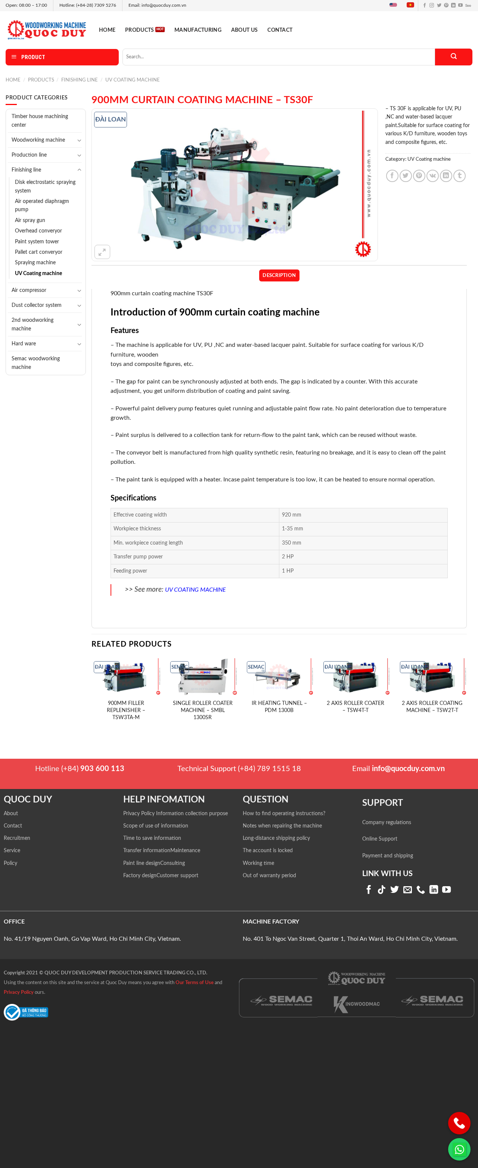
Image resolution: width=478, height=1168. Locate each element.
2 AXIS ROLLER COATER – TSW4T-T (355, 706)
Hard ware (24, 343)
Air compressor (29, 290)
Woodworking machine (38, 140)
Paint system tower (37, 241)
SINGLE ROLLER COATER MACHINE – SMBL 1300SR (203, 710)
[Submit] (453, 57)
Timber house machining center (40, 121)
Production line (29, 155)
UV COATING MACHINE (195, 590)
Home (107, 30)
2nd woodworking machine (32, 324)
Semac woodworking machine (36, 363)
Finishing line (79, 80)
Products (139, 30)
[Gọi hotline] (459, 1123)
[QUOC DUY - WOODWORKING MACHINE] (47, 29)
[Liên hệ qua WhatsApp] (459, 1149)
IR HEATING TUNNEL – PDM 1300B (279, 706)
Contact (279, 30)
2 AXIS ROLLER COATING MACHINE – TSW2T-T (432, 706)
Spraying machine (35, 262)
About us (244, 30)
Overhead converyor (38, 231)
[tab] (279, 275)
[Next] (466, 694)
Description (279, 275)
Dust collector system (37, 305)
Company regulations (386, 822)
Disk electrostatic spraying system (45, 186)
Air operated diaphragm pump (42, 205)
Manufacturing (197, 30)
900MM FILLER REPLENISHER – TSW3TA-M (126, 710)
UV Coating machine (132, 80)
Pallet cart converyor (38, 252)
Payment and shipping (387, 856)
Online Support (379, 839)
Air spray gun (30, 220)
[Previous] (91, 694)
